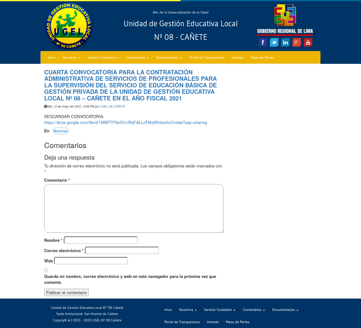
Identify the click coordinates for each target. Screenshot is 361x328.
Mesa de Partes (262, 57)
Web (48, 261)
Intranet (237, 57)
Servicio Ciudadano (102, 57)
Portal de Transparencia (206, 57)
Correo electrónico (64, 250)
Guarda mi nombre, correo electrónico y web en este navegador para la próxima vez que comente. (130, 279)
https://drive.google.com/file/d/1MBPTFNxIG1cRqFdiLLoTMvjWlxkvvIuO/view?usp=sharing (125, 122)
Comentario (57, 180)
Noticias (61, 130)
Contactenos (136, 57)
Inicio (52, 57)
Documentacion (168, 57)
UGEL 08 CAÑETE (112, 106)
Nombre (53, 240)
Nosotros (70, 57)
